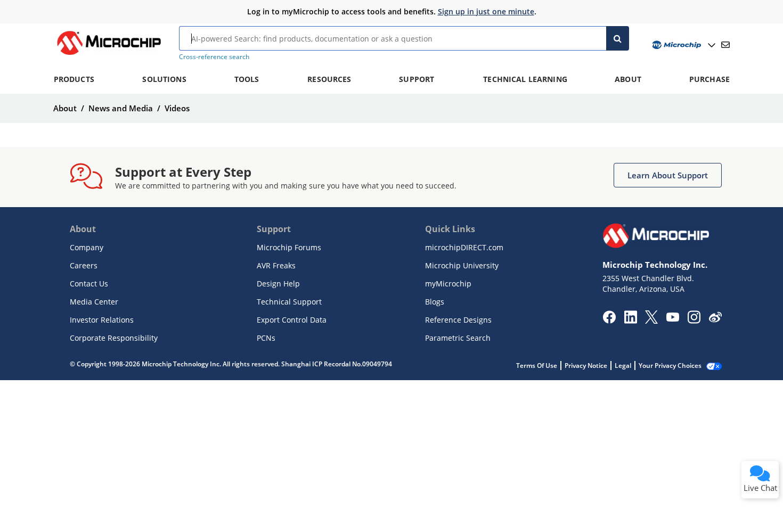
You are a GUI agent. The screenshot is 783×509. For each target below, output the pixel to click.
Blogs (434, 302)
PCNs (266, 338)
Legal (623, 365)
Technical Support (289, 302)
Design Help (278, 283)
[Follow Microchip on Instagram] (693, 320)
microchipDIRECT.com (464, 247)
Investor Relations (102, 320)
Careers (83, 265)
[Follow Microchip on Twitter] (651, 320)
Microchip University (462, 265)
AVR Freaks (276, 265)
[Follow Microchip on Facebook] (609, 320)
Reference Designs (458, 320)
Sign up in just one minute (486, 11)
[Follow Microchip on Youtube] (672, 318)
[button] (668, 175)
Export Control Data (292, 320)
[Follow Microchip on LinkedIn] (630, 320)
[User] (682, 45)
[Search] (617, 38)
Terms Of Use (536, 365)
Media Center (94, 302)
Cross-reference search (214, 56)
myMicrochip (448, 283)
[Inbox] (725, 45)
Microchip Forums (289, 247)
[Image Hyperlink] (108, 55)
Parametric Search (458, 338)
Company (86, 247)
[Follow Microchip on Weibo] (715, 319)
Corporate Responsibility (114, 338)
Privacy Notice (586, 365)
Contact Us (89, 283)
